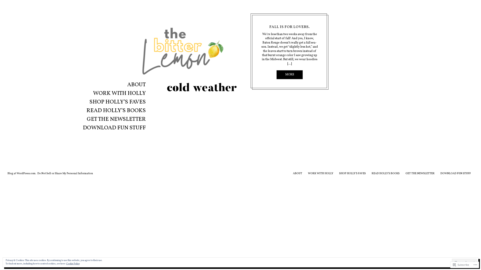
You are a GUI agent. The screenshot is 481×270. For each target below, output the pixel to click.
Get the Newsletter (116, 119)
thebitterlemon (289, 22)
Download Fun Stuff (114, 128)
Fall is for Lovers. (289, 27)
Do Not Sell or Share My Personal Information (65, 173)
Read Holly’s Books (116, 111)
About (136, 85)
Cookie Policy (73, 263)
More (289, 75)
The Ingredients (271, 22)
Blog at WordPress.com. (22, 173)
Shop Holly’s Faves (117, 102)
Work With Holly (119, 93)
